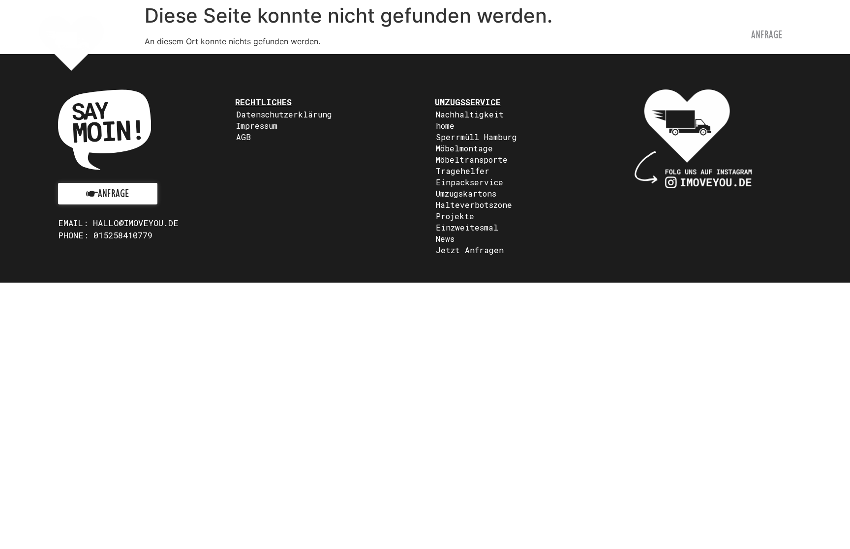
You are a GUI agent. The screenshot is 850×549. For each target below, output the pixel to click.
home (445, 125)
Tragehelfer (462, 171)
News (445, 238)
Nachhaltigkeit (470, 114)
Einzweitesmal (467, 227)
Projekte (455, 216)
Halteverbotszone (474, 205)
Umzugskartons (466, 193)
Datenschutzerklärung (284, 114)
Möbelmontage (464, 148)
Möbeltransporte (472, 159)
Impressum (256, 125)
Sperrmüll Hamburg (476, 137)
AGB (243, 137)
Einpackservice (469, 182)
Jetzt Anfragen (470, 250)
